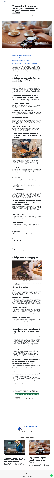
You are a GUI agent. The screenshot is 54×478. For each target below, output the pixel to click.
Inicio (45, 1)
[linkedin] (35, 398)
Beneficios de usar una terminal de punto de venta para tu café (21, 55)
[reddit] (32, 398)
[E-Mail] (31, 432)
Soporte (15, 249)
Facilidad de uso (18, 215)
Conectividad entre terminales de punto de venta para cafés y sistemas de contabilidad (25, 63)
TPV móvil (16, 178)
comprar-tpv (14, 19)
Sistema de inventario (20, 297)
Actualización (17, 241)
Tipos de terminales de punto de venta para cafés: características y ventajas (23, 57)
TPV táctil (16, 167)
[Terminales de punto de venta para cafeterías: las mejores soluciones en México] (39, 447)
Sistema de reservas (19, 307)
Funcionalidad (17, 223)
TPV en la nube (18, 189)
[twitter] (29, 398)
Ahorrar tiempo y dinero (21, 103)
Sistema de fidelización (21, 318)
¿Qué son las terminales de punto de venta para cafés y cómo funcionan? (26, 80)
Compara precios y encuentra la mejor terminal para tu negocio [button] (27, 394)
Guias (48, 1)
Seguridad (16, 232)
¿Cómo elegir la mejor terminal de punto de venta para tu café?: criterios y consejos (24, 58)
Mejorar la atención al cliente (23, 110)
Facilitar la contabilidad (21, 126)
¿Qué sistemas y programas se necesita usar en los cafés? (21, 60)
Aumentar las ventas (20, 117)
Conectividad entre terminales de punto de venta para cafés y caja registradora (24, 61)
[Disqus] (27, 412)
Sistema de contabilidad (21, 287)
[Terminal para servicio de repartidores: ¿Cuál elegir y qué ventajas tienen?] (14, 447)
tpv (41, 19)
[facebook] (26, 398)
